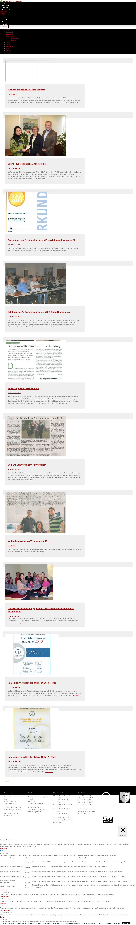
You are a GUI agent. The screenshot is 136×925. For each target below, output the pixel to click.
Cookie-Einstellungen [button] (113, 923)
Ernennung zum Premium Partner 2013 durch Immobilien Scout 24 (41, 240)
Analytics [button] (3, 903)
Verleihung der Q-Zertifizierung (23, 388)
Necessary (5, 851)
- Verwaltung (14, 38)
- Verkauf (13, 40)
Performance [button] (4, 896)
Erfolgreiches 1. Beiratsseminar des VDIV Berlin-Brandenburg (39, 312)
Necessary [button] (3, 848)
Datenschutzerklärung (11, 813)
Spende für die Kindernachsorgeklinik (27, 164)
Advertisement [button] (5, 910)
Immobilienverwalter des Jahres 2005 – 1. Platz (32, 757)
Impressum (8, 815)
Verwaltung (3, 11)
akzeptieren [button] (126, 923)
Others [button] (2, 917)
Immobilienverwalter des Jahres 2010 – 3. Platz (32, 683)
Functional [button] (3, 890)
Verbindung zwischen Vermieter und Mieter (30, 541)
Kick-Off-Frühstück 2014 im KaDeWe (26, 90)
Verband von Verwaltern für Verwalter (27, 465)
